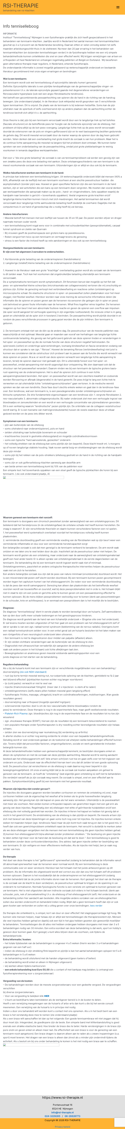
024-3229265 (52, 1116)
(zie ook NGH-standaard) (33, 671)
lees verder (96, 905)
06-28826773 (72, 1116)
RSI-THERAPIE (21, 5)
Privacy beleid (62, 1126)
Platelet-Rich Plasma (16, 713)
